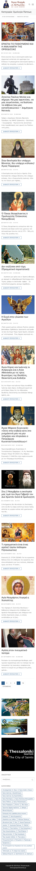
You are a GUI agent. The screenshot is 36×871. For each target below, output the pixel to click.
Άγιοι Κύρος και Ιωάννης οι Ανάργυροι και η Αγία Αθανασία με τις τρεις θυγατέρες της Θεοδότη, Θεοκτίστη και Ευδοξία (15, 372)
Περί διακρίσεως (25, 828)
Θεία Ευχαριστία (16, 816)
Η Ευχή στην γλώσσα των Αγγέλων (14, 318)
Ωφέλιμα (17, 53)
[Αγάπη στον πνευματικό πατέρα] (18, 638)
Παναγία (5, 828)
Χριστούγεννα (20, 853)
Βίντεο (17, 804)
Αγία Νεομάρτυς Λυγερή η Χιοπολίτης (15, 599)
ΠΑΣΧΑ (26, 825)
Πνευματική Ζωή (7, 840)
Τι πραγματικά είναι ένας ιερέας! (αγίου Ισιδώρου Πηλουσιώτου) (14, 547)
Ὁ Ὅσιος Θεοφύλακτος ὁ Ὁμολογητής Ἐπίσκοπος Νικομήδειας (14, 216)
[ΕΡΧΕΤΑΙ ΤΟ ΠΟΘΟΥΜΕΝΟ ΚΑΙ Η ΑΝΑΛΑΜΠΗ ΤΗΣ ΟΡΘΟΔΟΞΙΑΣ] (18, 31)
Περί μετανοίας (7, 834)
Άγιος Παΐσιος (6, 801)
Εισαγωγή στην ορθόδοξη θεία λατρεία (14, 813)
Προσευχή (27, 840)
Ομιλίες (4, 825)
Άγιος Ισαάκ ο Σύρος (25, 790)
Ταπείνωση (5, 851)
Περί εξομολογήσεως (9, 831)
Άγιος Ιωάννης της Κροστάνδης (12, 796)
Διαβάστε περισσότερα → (11, 68)
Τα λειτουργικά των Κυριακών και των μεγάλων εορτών (17, 847)
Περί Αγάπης (14, 828)
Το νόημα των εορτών (18, 851)
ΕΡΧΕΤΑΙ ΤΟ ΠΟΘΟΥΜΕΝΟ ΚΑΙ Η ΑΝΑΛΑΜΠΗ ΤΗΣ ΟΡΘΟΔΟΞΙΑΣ (17, 47)
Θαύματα (5, 816)
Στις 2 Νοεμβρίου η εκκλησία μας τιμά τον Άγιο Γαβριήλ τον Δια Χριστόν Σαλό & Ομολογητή (17, 494)
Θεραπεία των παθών (9, 819)
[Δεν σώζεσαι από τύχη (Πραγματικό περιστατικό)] (18, 254)
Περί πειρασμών (20, 834)
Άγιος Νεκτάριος (7, 799)
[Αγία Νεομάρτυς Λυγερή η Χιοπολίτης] (18, 585)
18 (23, 683)
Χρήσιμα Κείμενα (7, 853)
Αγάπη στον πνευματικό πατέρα (14, 651)
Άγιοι (16, 169)
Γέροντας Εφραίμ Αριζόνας (10, 807)
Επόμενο (7, 686)
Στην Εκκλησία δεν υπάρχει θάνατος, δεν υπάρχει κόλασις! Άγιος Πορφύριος (17, 163)
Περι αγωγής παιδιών (9, 837)
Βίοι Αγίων (25, 804)
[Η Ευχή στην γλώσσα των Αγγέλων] (18, 304)
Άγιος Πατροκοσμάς (19, 801)
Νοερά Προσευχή (25, 822)
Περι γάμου (21, 837)
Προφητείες (6, 843)
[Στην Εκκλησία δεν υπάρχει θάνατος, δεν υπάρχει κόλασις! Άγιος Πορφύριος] (18, 148)
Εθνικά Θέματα (7, 810)
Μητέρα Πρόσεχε (23, 819)
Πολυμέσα (18, 840)
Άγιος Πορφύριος (7, 804)
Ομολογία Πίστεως (15, 825)
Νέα (16, 822)
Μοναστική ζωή (7, 822)
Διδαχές (24, 807)
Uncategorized (6, 790)
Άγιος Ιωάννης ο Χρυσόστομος (11, 793)
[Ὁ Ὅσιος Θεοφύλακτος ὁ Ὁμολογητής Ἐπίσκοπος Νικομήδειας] (18, 201)
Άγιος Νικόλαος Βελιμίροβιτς (24, 799)
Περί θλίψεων (22, 831)
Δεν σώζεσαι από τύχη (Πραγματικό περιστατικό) (15, 268)
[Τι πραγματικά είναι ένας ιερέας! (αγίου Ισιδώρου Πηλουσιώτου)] (18, 532)
